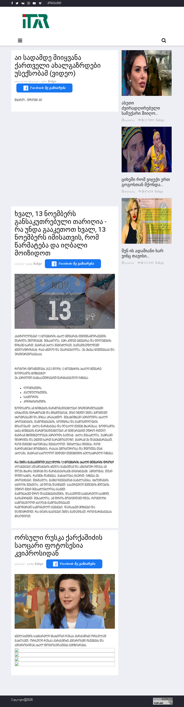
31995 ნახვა (34, 264)
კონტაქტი (54, 3)
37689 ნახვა (35, 564)
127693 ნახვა (154, 119)
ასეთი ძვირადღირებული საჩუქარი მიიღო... (141, 108)
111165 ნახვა (154, 262)
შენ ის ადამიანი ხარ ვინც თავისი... (142, 253)
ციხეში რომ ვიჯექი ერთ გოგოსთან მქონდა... (146, 182)
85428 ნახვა (154, 191)
